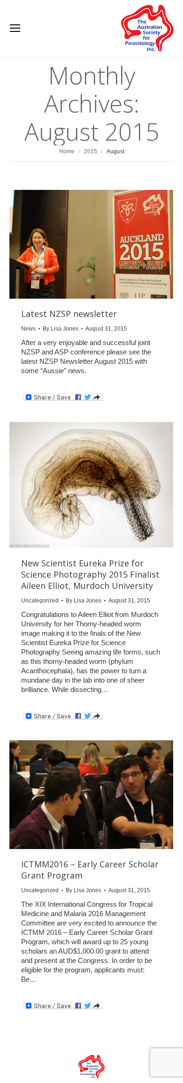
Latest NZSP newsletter (69, 313)
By (60, 328)
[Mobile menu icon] (15, 28)
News (28, 328)
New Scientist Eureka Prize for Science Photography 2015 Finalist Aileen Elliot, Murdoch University (90, 574)
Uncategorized (40, 600)
